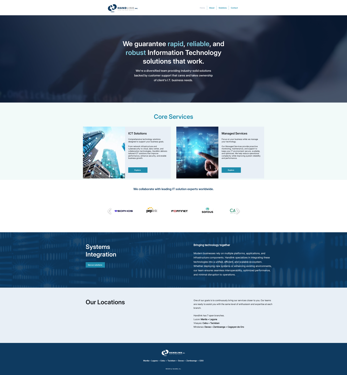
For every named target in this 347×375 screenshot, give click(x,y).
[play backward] (109, 211)
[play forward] (238, 211)
